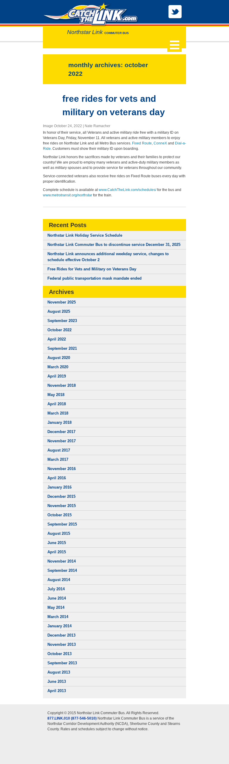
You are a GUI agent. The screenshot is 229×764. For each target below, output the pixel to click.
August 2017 (58, 450)
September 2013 (62, 663)
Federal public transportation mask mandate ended (94, 278)
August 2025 (58, 311)
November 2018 (61, 385)
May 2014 (55, 607)
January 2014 (59, 626)
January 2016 (59, 487)
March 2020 (57, 367)
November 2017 (61, 441)
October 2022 (59, 330)
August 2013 (58, 672)
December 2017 (61, 431)
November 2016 (61, 468)
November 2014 (61, 561)
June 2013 (56, 681)
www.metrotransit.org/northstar (67, 195)
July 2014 (56, 589)
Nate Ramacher (97, 126)
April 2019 (56, 376)
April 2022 (56, 339)
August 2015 (58, 533)
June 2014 (56, 598)
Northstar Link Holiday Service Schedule (84, 235)
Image (48, 126)
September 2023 (62, 320)
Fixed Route (142, 143)
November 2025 (61, 302)
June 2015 (56, 542)
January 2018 (59, 422)
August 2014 (58, 579)
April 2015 (56, 552)
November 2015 (61, 505)
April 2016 (56, 478)
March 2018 (57, 413)
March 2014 (57, 616)
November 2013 (61, 644)
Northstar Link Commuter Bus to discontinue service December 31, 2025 (113, 244)
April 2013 (56, 690)
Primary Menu (174, 45)
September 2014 (62, 570)
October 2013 (59, 653)
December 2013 (61, 635)
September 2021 (62, 348)
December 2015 (61, 496)
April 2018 (56, 404)
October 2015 (59, 515)
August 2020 (58, 357)
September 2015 (62, 524)
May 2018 (55, 394)
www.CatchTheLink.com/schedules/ (127, 190)
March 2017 (57, 459)
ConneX (160, 143)
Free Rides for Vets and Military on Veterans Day (91, 269)
